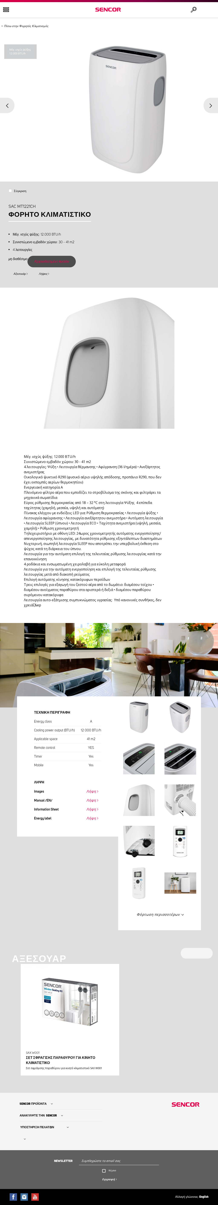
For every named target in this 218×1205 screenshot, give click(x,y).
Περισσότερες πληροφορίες (68, 1063)
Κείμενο (112, 1170)
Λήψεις (43, 274)
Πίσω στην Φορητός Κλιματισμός (26, 26)
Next (211, 105)
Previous (7, 105)
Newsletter (63, 1161)
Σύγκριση (20, 191)
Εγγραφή (108, 1179)
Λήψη (91, 791)
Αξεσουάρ (20, 274)
